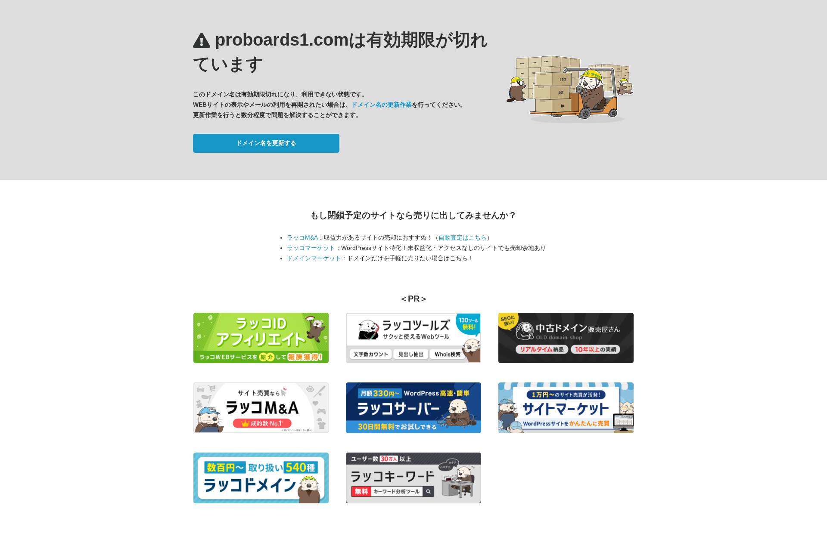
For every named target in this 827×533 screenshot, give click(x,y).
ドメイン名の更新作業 (381, 104)
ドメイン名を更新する (266, 142)
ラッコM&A (302, 237)
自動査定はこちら (462, 237)
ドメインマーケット (314, 258)
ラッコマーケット (311, 247)
